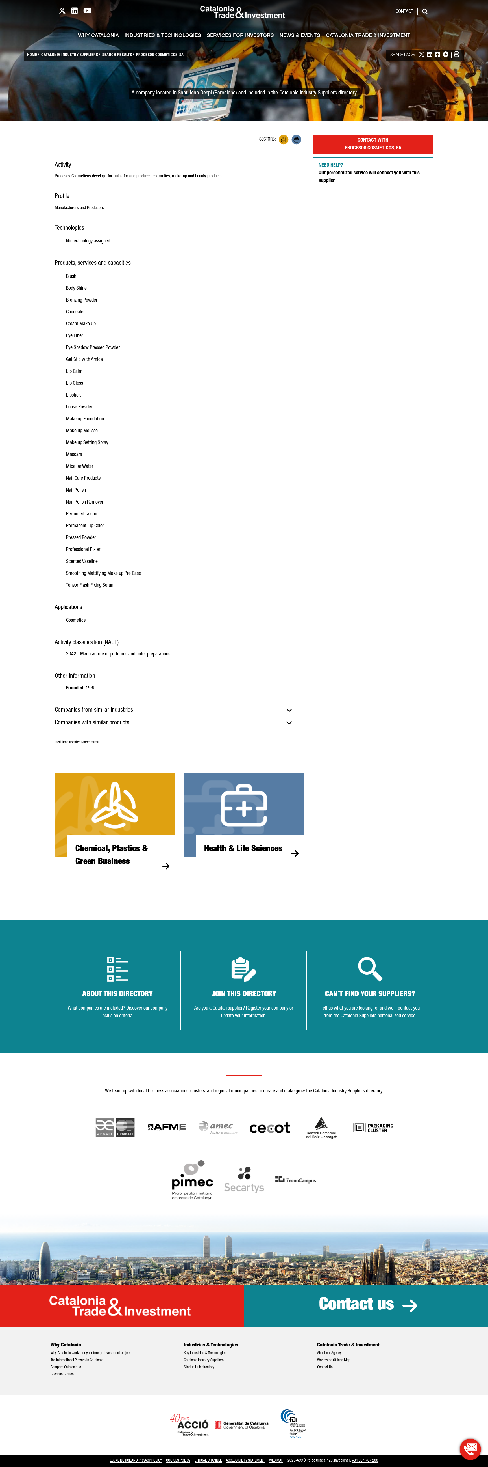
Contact (404, 11)
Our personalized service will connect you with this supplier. (369, 173)
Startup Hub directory (199, 1367)
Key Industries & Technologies (205, 1353)
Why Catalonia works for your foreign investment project (91, 1353)
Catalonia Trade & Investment (368, 35)
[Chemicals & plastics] (284, 140)
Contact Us (325, 1367)
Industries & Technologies (163, 35)
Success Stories (62, 1374)
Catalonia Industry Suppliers (69, 55)
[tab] (179, 710)
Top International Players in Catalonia (77, 1360)
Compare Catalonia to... (67, 1367)
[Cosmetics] (296, 140)
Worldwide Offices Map (333, 1360)
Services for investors (240, 35)
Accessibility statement (245, 1461)
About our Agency (329, 1353)
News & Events (300, 35)
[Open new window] (321, 1127)
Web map (276, 1461)
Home (32, 55)
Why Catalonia (98, 35)
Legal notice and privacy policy (136, 1461)
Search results (117, 55)
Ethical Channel (208, 1461)
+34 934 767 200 (365, 1461)
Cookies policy (178, 1461)
